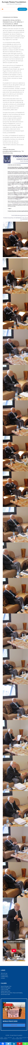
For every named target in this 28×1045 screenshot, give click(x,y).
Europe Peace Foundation (14, 2)
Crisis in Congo (4, 989)
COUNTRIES (10, 1037)
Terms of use (4, 973)
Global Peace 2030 (5, 991)
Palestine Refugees (5, 988)
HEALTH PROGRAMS (5, 1038)
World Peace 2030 (5, 994)
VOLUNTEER (24, 1037)
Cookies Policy (4, 976)
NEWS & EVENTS (20, 1038)
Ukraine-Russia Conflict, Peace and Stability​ (11, 992)
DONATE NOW (22, 9)
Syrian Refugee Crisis (6, 986)
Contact (3, 978)
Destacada (8, 1004)
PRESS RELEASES (17, 1038)
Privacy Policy (4, 975)
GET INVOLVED (13, 1038)
